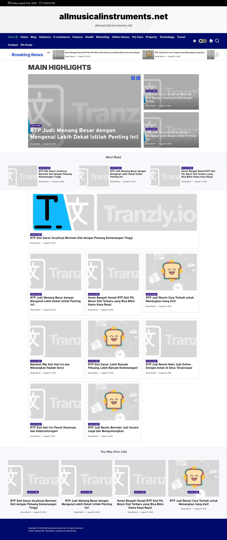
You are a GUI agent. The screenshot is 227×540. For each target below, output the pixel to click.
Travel (181, 37)
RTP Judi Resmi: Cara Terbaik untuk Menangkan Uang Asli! (156, 53)
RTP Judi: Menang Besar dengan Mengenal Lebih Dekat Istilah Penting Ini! (84, 134)
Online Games (121, 37)
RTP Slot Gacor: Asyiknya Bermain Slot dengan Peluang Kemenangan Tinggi (169, 98)
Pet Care (137, 37)
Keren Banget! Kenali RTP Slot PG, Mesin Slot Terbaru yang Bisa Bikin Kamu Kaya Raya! (79, 53)
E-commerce (61, 37)
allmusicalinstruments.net (113, 16)
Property (151, 37)
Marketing (102, 37)
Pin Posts (26, 44)
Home (11, 37)
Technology (167, 37)
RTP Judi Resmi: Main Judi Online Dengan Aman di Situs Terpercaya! (169, 366)
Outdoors (45, 37)
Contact (13, 44)
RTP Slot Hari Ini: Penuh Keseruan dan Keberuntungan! (53, 429)
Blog (33, 37)
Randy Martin (137, 56)
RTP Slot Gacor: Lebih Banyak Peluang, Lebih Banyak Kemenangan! (113, 366)
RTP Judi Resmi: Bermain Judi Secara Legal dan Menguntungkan (113, 429)
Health (89, 37)
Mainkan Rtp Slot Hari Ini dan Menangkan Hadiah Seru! (50, 366)
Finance (78, 37)
